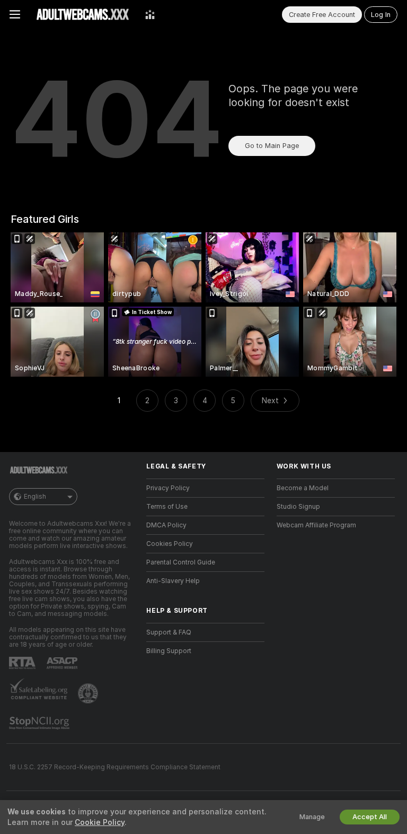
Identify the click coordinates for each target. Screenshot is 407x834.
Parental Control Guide (180, 562)
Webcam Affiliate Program (316, 525)
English (35, 496)
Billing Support (168, 651)
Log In (381, 15)
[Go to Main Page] (83, 14)
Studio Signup (298, 506)
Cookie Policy (100, 822)
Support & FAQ (168, 632)
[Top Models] (150, 14)
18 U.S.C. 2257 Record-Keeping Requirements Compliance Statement (114, 767)
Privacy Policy (168, 488)
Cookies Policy (169, 544)
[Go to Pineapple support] (89, 693)
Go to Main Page (272, 146)
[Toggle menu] (15, 14)
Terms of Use (167, 506)
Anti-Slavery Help (173, 581)
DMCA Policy (166, 525)
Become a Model (303, 488)
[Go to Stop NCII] (40, 723)
